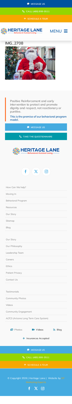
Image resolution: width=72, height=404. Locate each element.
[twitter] (36, 171)
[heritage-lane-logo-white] (36, 144)
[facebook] (25, 171)
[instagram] (46, 171)
